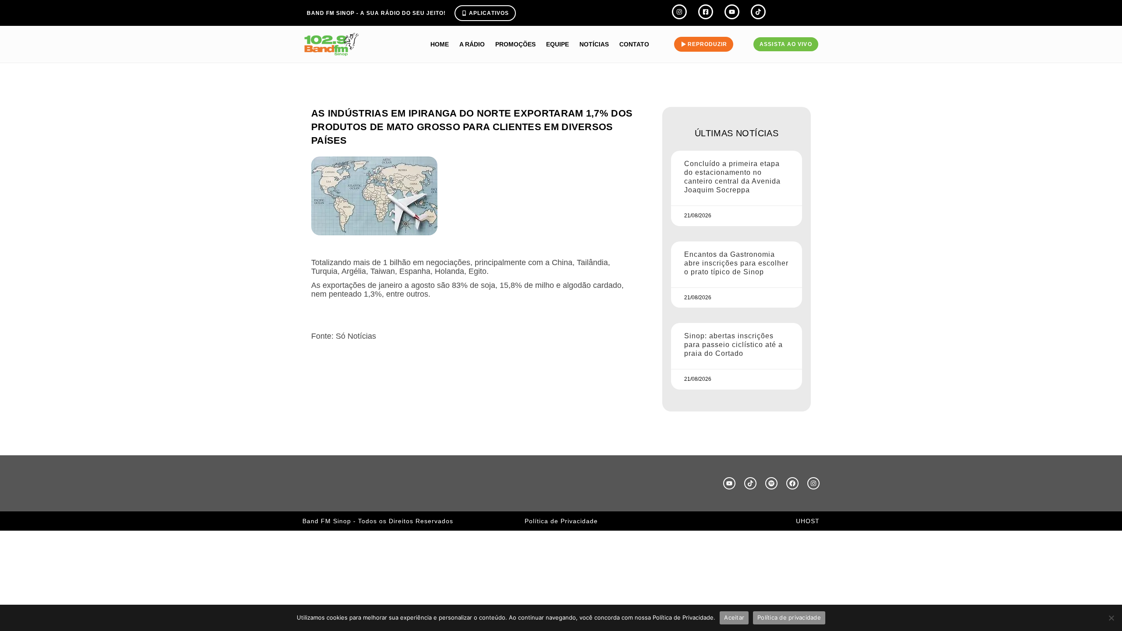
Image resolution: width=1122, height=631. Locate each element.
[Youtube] (729, 483)
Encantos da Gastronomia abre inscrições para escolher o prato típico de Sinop (736, 263)
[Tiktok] (750, 483)
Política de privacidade (789, 617)
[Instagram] (813, 483)
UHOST (808, 521)
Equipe (557, 44)
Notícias (594, 44)
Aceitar (734, 617)
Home (439, 44)
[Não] (1111, 617)
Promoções (515, 44)
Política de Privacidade (561, 521)
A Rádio (472, 44)
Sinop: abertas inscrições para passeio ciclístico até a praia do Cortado (733, 344)
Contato (634, 44)
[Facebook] (792, 483)
